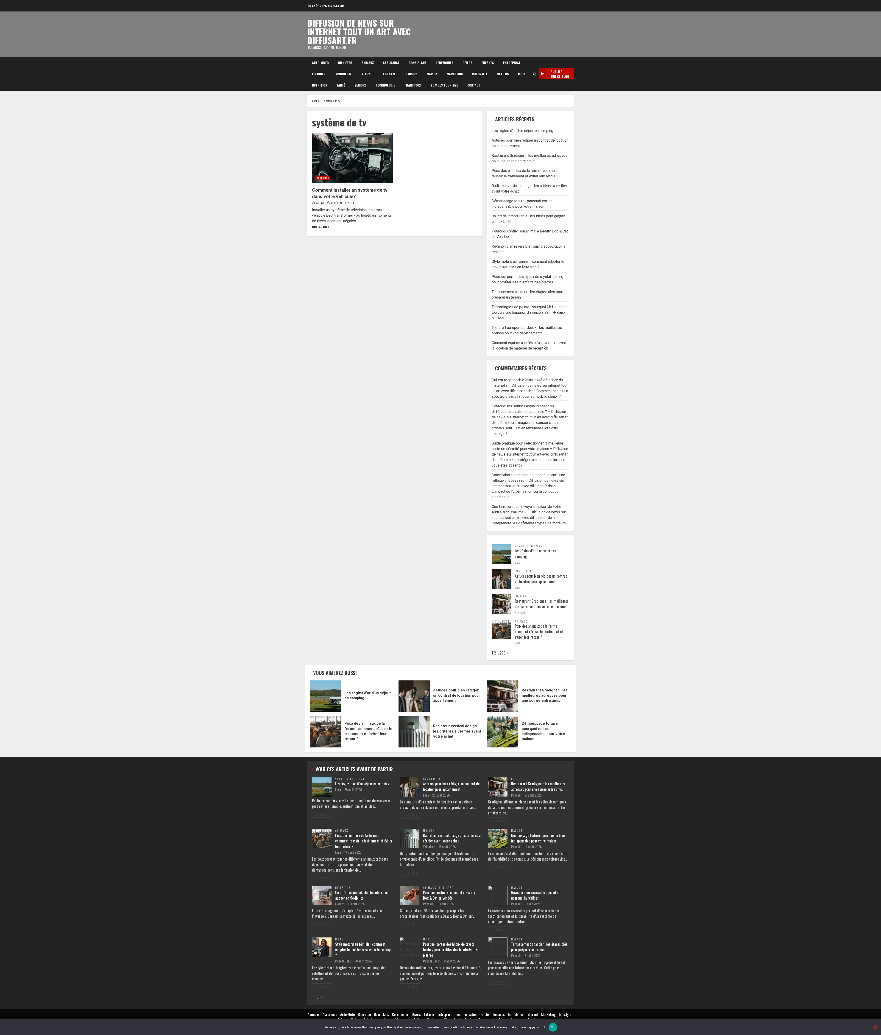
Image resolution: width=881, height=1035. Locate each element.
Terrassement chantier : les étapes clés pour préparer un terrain (539, 946)
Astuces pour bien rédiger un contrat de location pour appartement (541, 578)
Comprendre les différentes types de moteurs (529, 523)
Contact (473, 85)
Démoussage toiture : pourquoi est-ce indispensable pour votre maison (502, 731)
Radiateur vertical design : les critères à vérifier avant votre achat (414, 731)
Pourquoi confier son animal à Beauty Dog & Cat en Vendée (449, 895)
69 (322, 997)
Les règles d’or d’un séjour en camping (522, 131)
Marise (320, 203)
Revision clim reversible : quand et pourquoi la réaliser (535, 895)
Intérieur (343, 888)
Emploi (485, 1014)
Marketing (455, 73)
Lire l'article (320, 227)
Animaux (368, 62)
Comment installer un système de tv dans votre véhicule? (352, 158)
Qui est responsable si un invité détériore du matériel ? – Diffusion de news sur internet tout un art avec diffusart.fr (529, 385)
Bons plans (418, 62)
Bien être (345, 62)
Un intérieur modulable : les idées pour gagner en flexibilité (362, 895)
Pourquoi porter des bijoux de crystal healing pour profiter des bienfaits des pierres (450, 949)
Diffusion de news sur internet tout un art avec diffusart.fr (359, 31)
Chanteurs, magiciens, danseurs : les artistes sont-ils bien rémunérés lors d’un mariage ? (525, 428)
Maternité (480, 73)
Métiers (503, 73)
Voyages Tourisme (444, 85)
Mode (522, 73)
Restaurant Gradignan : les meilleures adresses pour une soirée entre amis (542, 603)
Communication (466, 1014)
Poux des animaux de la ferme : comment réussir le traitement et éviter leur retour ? (539, 631)
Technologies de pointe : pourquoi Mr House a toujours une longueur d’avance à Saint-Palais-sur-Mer (528, 312)
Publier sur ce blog (559, 74)
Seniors (360, 85)
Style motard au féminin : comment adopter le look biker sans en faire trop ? (362, 949)
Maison (432, 73)
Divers (467, 62)
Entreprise (512, 62)
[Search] (534, 74)
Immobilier (343, 73)
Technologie (385, 85)
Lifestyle (390, 73)
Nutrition (319, 85)
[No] (875, 1027)
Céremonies (444, 62)
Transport (413, 85)
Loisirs (412, 73)
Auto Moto (320, 62)
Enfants (488, 62)
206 (502, 653)
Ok (553, 1027)
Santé (340, 85)
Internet (367, 73)
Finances (318, 73)
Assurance (391, 62)
